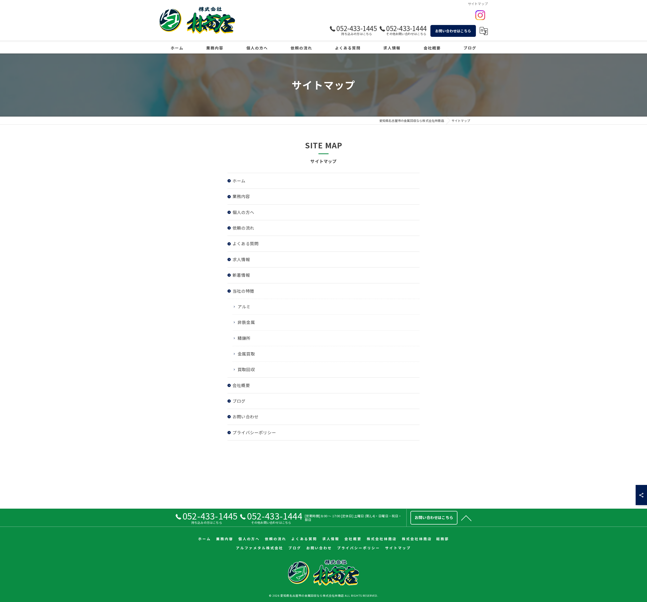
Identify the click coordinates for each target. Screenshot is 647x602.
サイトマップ (398, 547)
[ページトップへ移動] (466, 518)
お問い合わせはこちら (453, 30)
